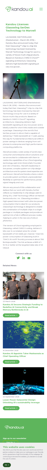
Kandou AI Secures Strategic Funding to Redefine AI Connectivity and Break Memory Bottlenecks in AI (23, 307)
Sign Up (9, 442)
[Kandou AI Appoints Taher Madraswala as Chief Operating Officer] (23, 334)
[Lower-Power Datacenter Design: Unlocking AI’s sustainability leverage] (23, 381)
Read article (10, 315)
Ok (6, 465)
